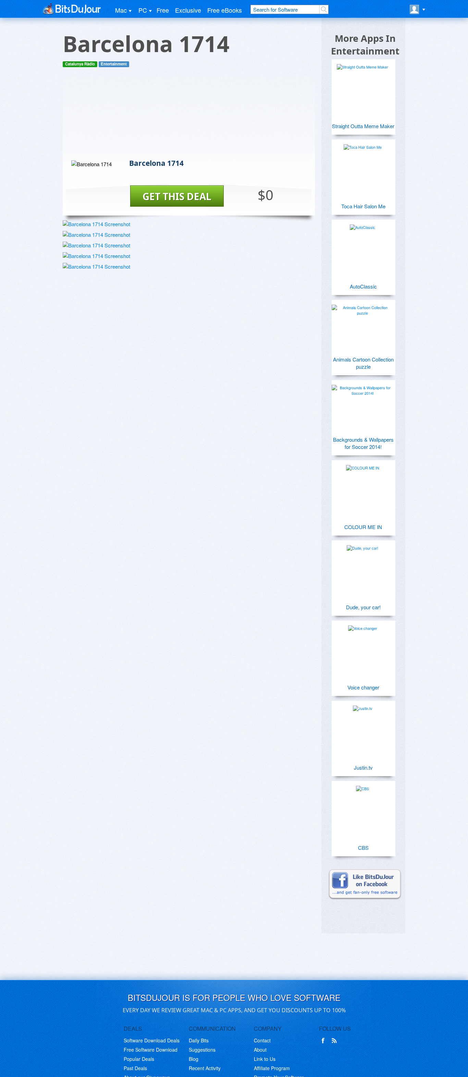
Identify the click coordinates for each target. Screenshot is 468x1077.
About (260, 1049)
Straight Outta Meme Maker (363, 126)
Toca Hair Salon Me (363, 206)
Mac (121, 9)
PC (142, 9)
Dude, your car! (363, 607)
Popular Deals (139, 1058)
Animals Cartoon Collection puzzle (363, 363)
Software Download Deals (152, 1040)
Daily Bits (199, 1040)
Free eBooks (224, 9)
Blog (193, 1058)
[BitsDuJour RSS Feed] (335, 1040)
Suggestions (202, 1049)
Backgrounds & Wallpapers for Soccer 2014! (363, 443)
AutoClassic (363, 286)
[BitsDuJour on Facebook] (324, 1040)
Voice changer (363, 687)
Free (163, 9)
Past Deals (135, 1068)
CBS (363, 847)
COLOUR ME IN (363, 526)
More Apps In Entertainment (365, 44)
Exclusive (188, 9)
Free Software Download (150, 1049)
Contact (262, 1040)
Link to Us (264, 1058)
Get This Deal (177, 196)
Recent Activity (205, 1068)
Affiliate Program (272, 1068)
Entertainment (114, 63)
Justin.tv (363, 767)
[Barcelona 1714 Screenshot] (96, 224)
